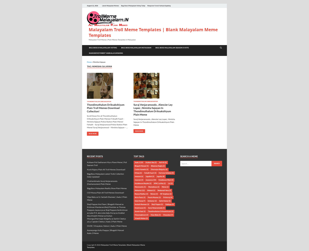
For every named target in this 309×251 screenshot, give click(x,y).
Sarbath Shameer (142, 204)
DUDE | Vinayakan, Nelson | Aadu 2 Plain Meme (107, 226)
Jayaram (139, 180)
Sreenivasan (140, 208)
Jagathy (161, 176)
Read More (92, 133)
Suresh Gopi (140, 211)
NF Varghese (166, 194)
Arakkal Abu (151, 162)
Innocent (139, 176)
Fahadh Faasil (150, 173)
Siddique (169, 204)
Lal (170, 183)
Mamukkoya (153, 187)
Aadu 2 (139, 162)
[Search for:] (201, 163)
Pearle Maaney (154, 197)
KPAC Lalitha (160, 183)
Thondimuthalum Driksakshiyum (99, 101)
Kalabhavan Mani (166, 180)
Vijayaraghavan (141, 215)
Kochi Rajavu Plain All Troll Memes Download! (106, 169)
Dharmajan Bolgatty (159, 169)
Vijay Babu (156, 215)
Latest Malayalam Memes (110, 6)
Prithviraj (167, 197)
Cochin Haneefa (141, 169)
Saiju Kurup (140, 201)
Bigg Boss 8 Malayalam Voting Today (133, 6)
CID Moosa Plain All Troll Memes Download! (105, 192)
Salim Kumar (165, 201)
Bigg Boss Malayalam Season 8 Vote (172, 48)
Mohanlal (140, 190)
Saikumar (152, 201)
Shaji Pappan (157, 204)
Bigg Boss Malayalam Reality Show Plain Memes (107, 188)
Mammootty (140, 187)
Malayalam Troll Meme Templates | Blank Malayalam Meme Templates (153, 32)
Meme (165, 187)
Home (89, 62)
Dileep (138, 173)
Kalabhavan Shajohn (143, 183)
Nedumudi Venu (164, 190)
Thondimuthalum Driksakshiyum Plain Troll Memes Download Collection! (105, 108)
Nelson (154, 194)
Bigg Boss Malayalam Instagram (136, 48)
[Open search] (221, 48)
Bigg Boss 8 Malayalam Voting (103, 48)
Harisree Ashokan (166, 173)
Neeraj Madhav (141, 194)
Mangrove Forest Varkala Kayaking (159, 6)
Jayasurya (151, 180)
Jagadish (150, 176)
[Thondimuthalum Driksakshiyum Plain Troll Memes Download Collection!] (108, 86)
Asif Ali (163, 162)
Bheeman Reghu (158, 166)
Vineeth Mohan (141, 218)
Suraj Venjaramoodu (156, 208)
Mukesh (151, 190)
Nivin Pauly (140, 197)
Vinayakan (168, 215)
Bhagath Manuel (142, 166)
